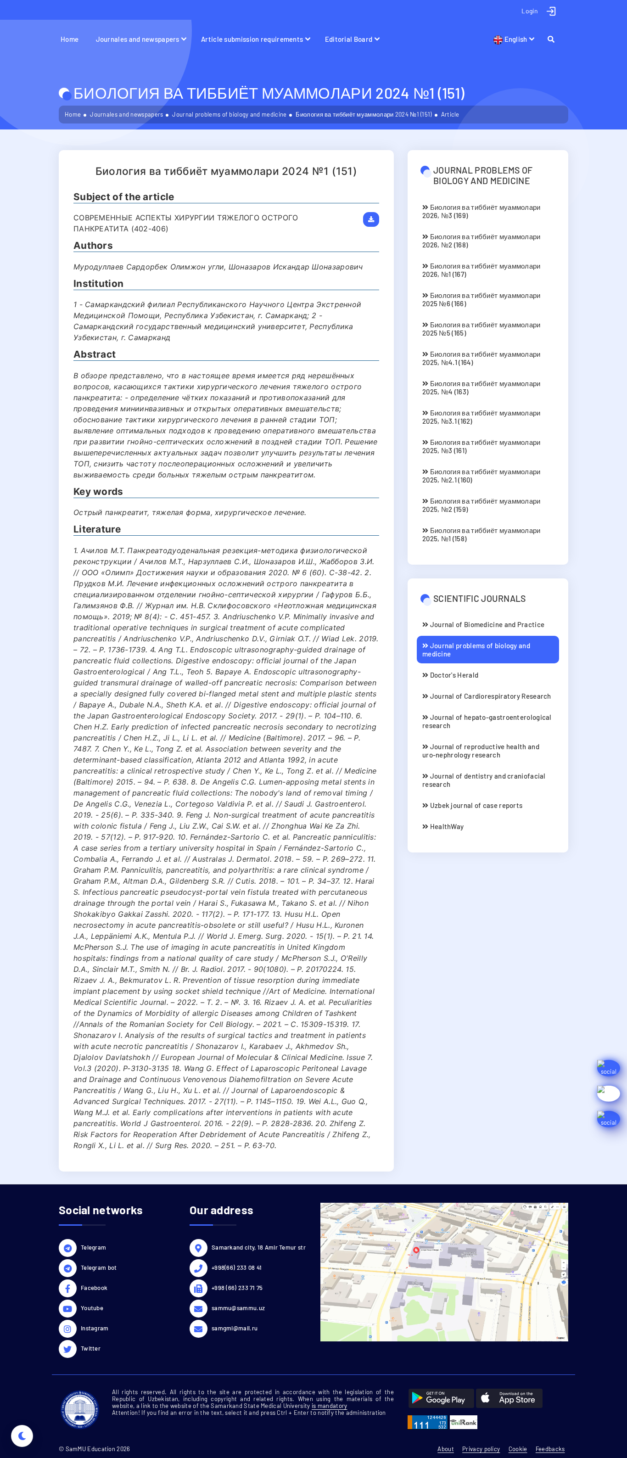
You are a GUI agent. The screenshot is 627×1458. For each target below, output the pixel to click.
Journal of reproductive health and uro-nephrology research (480, 750)
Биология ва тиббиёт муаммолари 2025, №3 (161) (481, 446)
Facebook (94, 1287)
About (445, 1448)
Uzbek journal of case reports (475, 805)
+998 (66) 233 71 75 (237, 1287)
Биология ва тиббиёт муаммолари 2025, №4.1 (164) (481, 358)
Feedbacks (550, 1448)
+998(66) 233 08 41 (237, 1267)
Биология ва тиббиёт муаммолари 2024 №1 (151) (363, 114)
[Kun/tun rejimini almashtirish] (22, 1436)
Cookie (518, 1448)
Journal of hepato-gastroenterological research (487, 721)
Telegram (93, 1247)
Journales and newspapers (137, 39)
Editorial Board (349, 39)
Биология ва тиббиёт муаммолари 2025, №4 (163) (481, 387)
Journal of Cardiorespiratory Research (489, 696)
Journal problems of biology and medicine (229, 114)
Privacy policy (481, 1448)
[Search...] (555, 39)
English (515, 39)
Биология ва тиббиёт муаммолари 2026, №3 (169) (481, 211)
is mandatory (329, 1405)
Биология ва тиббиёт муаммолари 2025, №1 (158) (481, 534)
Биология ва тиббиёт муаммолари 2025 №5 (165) (481, 328)
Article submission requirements (252, 39)
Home (69, 39)
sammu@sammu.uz (238, 1308)
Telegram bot (99, 1267)
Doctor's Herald (453, 675)
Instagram (95, 1328)
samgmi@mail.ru (235, 1328)
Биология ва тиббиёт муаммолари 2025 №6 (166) (481, 299)
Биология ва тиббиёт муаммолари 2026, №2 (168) (481, 240)
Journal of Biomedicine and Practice (486, 624)
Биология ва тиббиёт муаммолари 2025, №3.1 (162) (481, 417)
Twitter (91, 1348)
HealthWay (446, 826)
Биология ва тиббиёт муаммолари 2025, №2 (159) (481, 505)
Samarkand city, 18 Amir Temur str (259, 1247)
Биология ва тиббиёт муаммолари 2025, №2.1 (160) (481, 475)
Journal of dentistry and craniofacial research (484, 780)
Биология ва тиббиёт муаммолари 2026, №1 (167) (481, 270)
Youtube (92, 1308)
